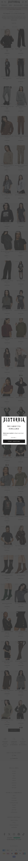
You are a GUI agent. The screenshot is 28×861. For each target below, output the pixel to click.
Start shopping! (14, 441)
